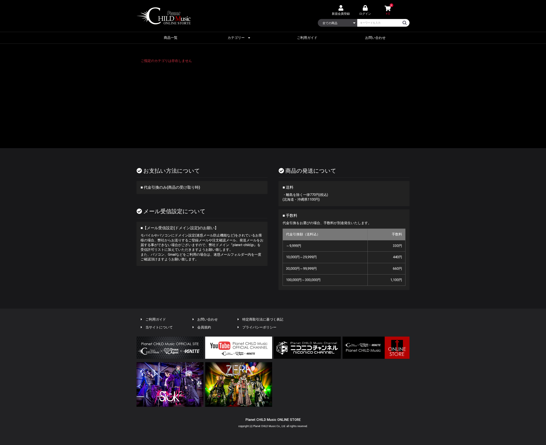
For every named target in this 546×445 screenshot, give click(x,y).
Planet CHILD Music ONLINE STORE (273, 420)
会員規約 (204, 327)
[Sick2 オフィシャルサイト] (169, 384)
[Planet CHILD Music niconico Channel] (307, 348)
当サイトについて (159, 327)
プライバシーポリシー (259, 327)
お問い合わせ (375, 38)
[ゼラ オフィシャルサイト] (238, 384)
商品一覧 (170, 38)
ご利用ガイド (307, 38)
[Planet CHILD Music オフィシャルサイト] (169, 348)
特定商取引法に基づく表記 (262, 319)
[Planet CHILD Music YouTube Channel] (238, 348)
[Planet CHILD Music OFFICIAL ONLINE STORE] (376, 348)
